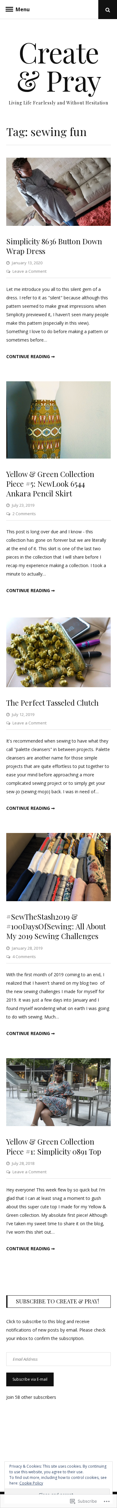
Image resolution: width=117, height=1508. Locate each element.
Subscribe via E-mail (29, 1379)
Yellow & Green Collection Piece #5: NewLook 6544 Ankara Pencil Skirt (50, 483)
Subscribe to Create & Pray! (57, 1301)
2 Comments (24, 513)
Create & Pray (58, 66)
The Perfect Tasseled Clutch (52, 703)
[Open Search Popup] (107, 9)
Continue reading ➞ (30, 356)
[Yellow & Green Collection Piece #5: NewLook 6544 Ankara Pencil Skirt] (58, 457)
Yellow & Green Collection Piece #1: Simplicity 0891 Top (53, 1146)
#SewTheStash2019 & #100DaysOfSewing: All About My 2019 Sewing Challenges (56, 926)
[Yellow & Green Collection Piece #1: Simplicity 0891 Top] (58, 1124)
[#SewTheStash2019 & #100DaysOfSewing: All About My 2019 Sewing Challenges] (58, 899)
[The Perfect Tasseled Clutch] (58, 685)
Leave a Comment (29, 271)
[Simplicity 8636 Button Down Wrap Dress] (58, 224)
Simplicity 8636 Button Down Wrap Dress (54, 246)
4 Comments (24, 956)
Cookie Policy (31, 1483)
